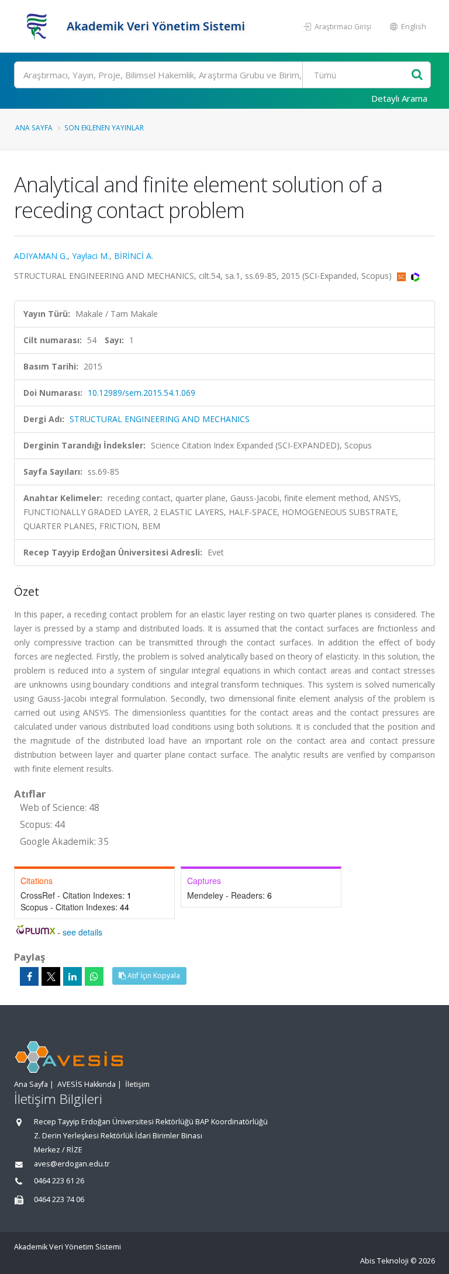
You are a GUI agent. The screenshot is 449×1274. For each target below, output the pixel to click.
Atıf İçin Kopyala (153, 975)
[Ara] (417, 75)
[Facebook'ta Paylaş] (29, 976)
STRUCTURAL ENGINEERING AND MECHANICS (160, 418)
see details (82, 932)
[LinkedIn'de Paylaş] (72, 976)
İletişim (137, 1084)
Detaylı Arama (399, 98)
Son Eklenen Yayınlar (104, 127)
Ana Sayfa (34, 127)
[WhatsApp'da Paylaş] (94, 976)
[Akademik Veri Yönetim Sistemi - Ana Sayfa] (39, 26)
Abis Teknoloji (384, 1261)
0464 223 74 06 (59, 1199)
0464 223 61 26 (59, 1181)
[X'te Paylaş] (51, 976)
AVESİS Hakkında (86, 1084)
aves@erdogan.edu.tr (72, 1164)
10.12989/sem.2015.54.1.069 (141, 392)
